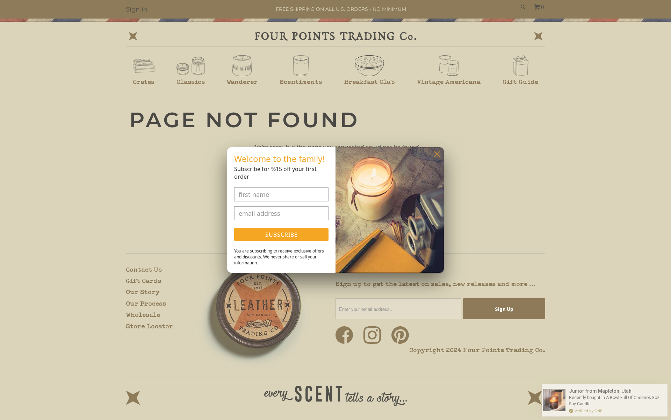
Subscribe (281, 235)
